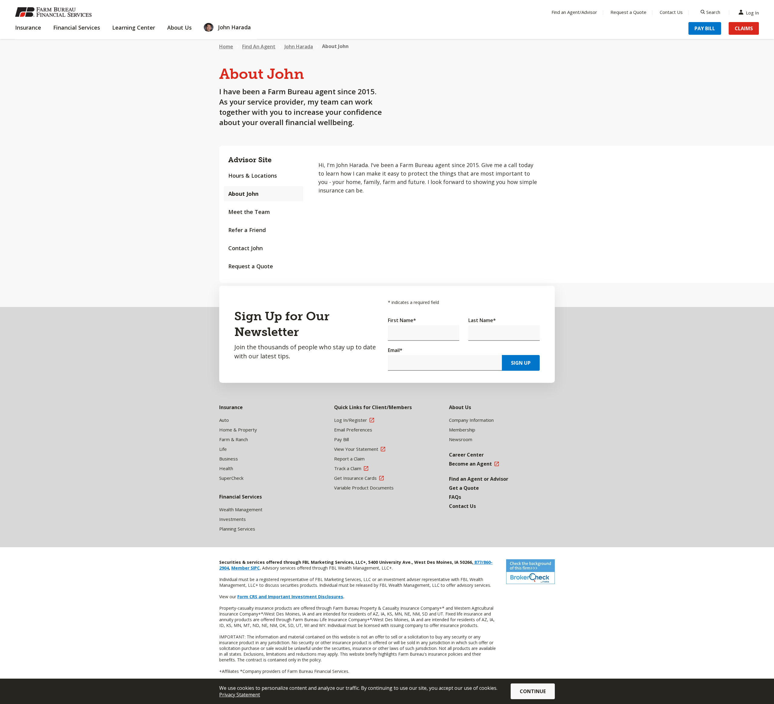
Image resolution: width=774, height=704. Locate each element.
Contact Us (671, 12)
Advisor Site (250, 159)
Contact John (245, 248)
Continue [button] (533, 691)
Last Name (482, 320)
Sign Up (521, 363)
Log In (752, 12)
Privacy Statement (239, 694)
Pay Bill (704, 28)
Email (395, 350)
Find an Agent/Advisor (574, 12)
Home (226, 46)
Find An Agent (258, 46)
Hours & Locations (252, 175)
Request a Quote (628, 12)
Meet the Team (249, 211)
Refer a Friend (247, 230)
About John (243, 193)
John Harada (299, 46)
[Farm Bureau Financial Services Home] (54, 12)
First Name (402, 320)
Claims (744, 28)
